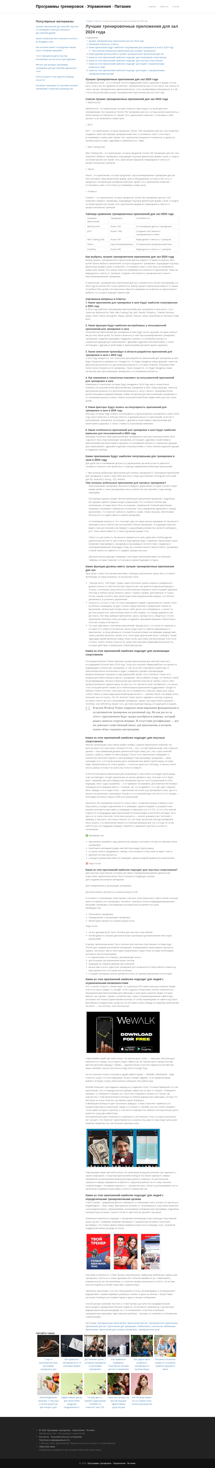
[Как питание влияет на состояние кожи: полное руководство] (142, 1394)
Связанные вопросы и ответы (103, 44)
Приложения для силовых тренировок (118, 1329)
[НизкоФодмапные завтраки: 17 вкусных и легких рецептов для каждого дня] (48, 1394)
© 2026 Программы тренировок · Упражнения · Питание (67, 1430)
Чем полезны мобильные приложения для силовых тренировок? (124, 50)
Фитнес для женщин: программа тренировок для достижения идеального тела (56, 68)
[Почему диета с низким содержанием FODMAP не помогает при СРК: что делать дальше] (95, 1394)
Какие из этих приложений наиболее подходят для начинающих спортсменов (127, 57)
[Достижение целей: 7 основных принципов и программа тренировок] (95, 1356)
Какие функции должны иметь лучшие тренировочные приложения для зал (126, 54)
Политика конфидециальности (54, 1440)
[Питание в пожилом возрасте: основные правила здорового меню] (165, 1356)
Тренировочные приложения (111, 1323)
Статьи (175, 6)
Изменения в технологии (150, 1326)
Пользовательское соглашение (66, 1436)
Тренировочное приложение (163, 1323)
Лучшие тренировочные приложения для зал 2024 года (116, 41)
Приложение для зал (96, 1326)
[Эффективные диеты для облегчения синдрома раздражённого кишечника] (72, 1394)
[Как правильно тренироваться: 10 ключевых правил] (72, 1356)
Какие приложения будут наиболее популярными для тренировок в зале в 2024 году (131, 47)
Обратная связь (47, 1446)
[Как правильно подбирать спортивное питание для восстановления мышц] (118, 1356)
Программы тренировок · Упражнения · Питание (83, 6)
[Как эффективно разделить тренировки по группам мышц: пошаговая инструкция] (142, 1356)
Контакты (44, 1436)
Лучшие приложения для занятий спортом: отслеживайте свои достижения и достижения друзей (57, 29)
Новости (164, 6)
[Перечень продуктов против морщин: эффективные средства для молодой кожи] (118, 1394)
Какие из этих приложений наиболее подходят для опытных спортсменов (126, 60)
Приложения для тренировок (121, 1326)
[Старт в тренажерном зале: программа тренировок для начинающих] (48, 1356)
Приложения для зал (137, 1323)
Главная (152, 6)
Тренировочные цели (148, 1329)
